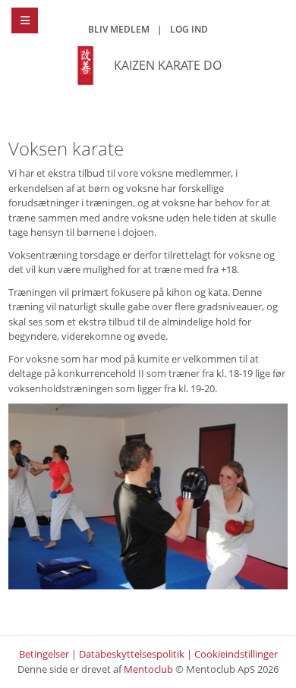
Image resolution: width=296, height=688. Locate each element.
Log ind (189, 29)
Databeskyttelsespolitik (131, 654)
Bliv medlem (119, 29)
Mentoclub (148, 669)
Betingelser (44, 654)
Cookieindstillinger (236, 654)
